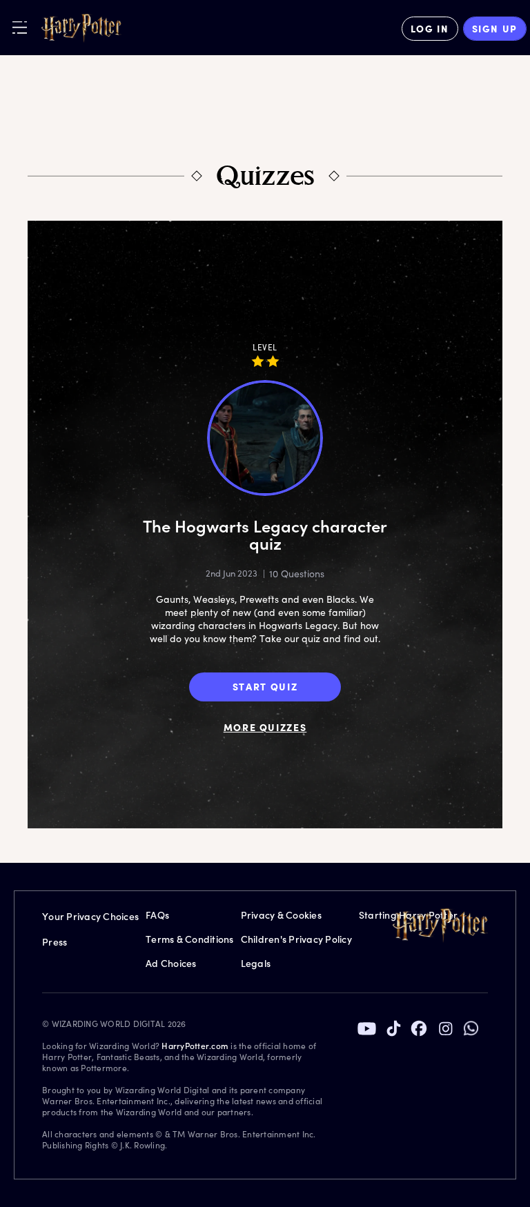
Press (54, 941)
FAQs (157, 914)
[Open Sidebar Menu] (19, 27)
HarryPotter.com (194, 1045)
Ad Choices (171, 963)
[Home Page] (81, 28)
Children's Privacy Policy (296, 939)
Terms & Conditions (190, 939)
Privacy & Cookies (281, 914)
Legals (256, 963)
